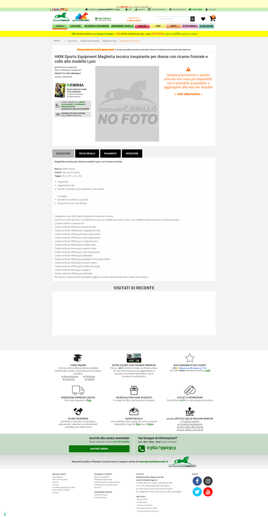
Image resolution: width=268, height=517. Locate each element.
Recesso (97, 487)
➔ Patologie (89, 376)
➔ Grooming (68, 379)
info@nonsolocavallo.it (164, 489)
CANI (157, 26)
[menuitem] (59, 26)
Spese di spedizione (102, 477)
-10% (117, 33)
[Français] (59, 9)
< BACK (56, 41)
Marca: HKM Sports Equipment (68, 70)
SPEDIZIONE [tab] (132, 153)
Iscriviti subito (99, 448)
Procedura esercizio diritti (147, 508)
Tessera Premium (158, 9)
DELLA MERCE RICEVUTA (73, 114)
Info (130, 9)
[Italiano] (52, 9)
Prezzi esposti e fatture (61, 490)
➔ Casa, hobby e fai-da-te (190, 430)
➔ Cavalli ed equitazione (189, 424)
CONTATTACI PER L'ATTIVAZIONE (75, 109)
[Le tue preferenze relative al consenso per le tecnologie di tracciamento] (5, 514)
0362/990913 (104, 18)
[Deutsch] (62, 9)
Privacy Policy (142, 499)
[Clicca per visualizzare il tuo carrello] (212, 20)
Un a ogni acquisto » (134, 3)
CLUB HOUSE (206, 26)
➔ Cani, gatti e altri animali (190, 427)
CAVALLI (60, 26)
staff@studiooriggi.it (173, 492)
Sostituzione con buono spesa (105, 485)
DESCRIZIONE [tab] (63, 153)
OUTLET (142, 26)
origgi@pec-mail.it (147, 492)
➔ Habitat (89, 379)
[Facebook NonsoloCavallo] (197, 481)
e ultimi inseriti (134, 19)
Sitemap (55, 493)
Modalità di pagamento (103, 480)
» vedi (207, 370)
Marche (141, 9)
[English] (55, 9)
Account (55, 485)
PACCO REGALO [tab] (87, 153)
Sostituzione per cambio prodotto (107, 482)
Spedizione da (103, 9)
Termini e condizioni (145, 505)
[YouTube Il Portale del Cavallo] (208, 491)
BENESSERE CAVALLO (122, 26)
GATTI (173, 26)
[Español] (66, 9)
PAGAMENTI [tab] (110, 153)
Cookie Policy (142, 502)
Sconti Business (179, 9)
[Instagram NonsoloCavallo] (208, 481)
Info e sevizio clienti (60, 480)
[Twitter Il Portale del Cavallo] (197, 491)
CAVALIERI (75, 26)
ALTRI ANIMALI (190, 26)
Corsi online (197, 9)
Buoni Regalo (57, 477)
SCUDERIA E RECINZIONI (97, 26)
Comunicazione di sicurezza (148, 511)
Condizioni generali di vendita (63, 487)
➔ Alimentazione (69, 376)
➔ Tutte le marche (190, 421)
